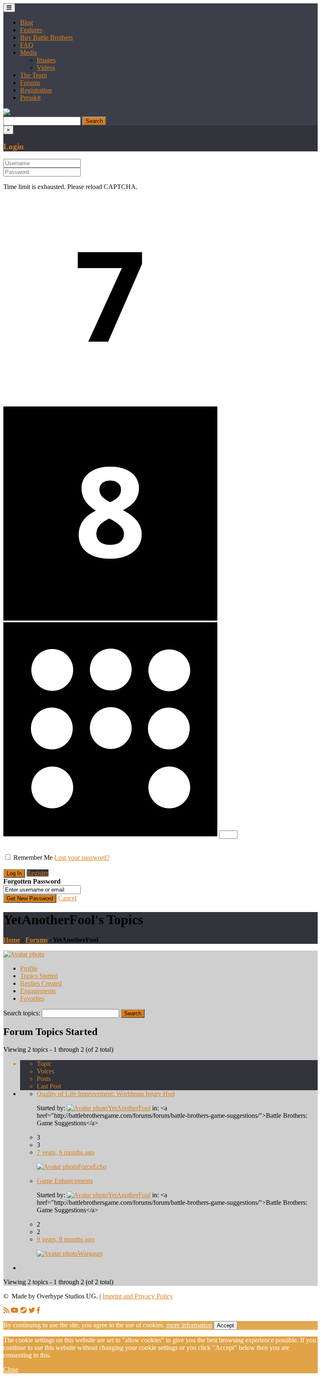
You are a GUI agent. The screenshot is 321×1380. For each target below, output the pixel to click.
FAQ (26, 45)
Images (46, 60)
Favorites (32, 998)
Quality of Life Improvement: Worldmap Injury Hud (106, 1093)
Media (28, 52)
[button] (6, 112)
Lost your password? (82, 857)
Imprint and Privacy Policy (137, 1296)
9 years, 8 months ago (65, 1239)
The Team (33, 75)
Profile (29, 968)
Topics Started (39, 975)
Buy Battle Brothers (46, 37)
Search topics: (21, 1013)
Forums (30, 82)
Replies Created (41, 983)
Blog (26, 22)
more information (189, 1325)
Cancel (67, 898)
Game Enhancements (65, 1180)
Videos (46, 67)
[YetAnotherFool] (23, 954)
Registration (36, 90)
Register (37, 873)
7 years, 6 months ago (65, 1152)
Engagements (38, 990)
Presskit (30, 97)
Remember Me (33, 857)
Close (10, 1369)
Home (11, 939)
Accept (225, 1325)
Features (31, 29)
